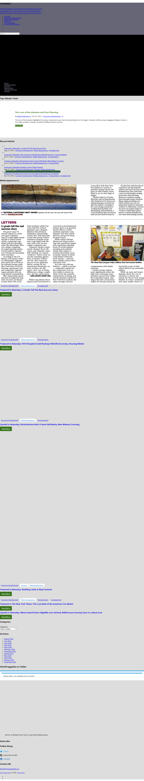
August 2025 (8, 653)
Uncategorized (54, 150)
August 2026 (8, 639)
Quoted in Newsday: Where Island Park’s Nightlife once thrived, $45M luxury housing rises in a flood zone (51, 613)
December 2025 (10, 651)
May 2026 (7, 645)
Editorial (7, 21)
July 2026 (7, 641)
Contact (7, 91)
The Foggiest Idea (5, 773)
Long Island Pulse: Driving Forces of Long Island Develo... (20, 11)
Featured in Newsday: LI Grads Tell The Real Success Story (25, 148)
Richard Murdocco (23, 116)
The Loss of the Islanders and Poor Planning (36, 112)
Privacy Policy (21, 773)
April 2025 (8, 658)
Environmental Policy (12, 24)
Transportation (9, 23)
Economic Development (13, 18)
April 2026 (8, 647)
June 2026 (8, 643)
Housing (7, 16)
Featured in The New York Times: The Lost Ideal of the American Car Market (31, 174)
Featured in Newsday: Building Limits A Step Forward (23, 167)
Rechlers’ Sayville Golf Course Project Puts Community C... (21, 13)
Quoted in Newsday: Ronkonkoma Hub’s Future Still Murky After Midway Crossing (34, 161)
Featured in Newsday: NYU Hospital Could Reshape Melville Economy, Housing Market (35, 155)
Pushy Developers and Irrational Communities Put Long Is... (21, 9)
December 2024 (10, 662)
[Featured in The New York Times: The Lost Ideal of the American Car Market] (32, 171)
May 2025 (7, 656)
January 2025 (9, 660)
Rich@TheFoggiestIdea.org (9, 769)
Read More (19, 126)
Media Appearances (11, 19)
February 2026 (9, 649)
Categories (4, 627)
